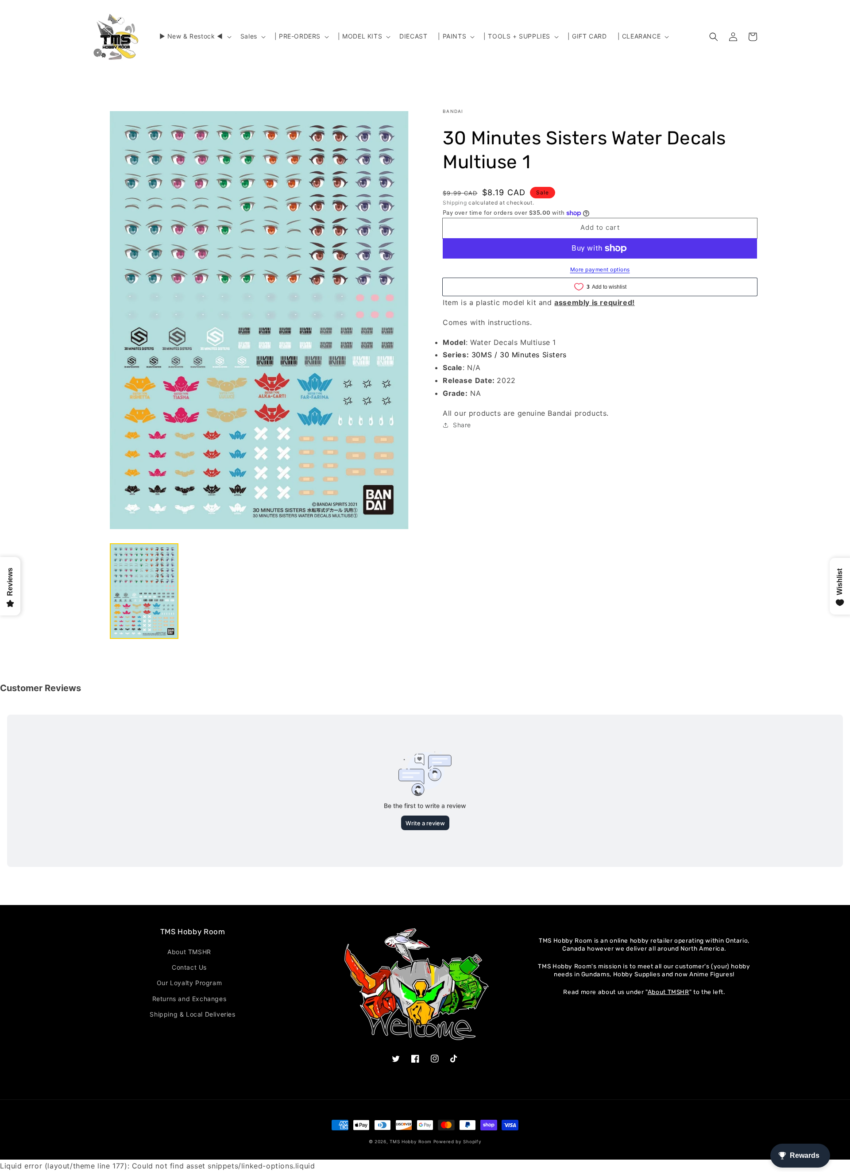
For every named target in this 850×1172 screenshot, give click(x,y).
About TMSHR (189, 951)
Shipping (455, 202)
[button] (194, 36)
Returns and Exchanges (189, 998)
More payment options (600, 269)
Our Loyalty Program (189, 982)
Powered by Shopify (457, 1141)
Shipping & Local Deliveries (192, 1014)
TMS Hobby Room (411, 1141)
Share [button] (462, 425)
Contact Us (189, 967)
